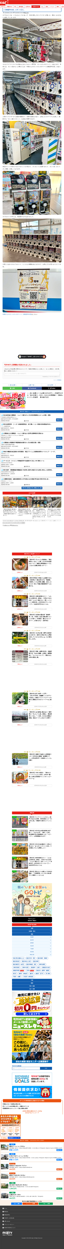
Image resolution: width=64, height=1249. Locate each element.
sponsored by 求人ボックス (38, 411)
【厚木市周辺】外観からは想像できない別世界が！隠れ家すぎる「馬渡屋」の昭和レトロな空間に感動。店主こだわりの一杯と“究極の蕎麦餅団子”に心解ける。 (40, 582)
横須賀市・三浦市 (35, 967)
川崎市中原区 (25, 967)
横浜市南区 (36, 961)
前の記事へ (13, 385)
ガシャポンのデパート (8, 522)
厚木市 (14, 973)
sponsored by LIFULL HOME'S (37, 1140)
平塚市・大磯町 (17, 976)
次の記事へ (51, 385)
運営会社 (6, 1211)
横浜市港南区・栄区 (31, 964)
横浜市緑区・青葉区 (42, 958)
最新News (9, 6)
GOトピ (3, 6)
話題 (47, 6)
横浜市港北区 (16, 961)
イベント (52, 6)
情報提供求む (7, 1214)
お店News (28, 6)
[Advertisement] (32, 540)
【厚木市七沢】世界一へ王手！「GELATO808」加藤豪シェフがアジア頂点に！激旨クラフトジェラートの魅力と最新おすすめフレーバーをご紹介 (40, 697)
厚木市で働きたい (25, 411)
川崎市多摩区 (42, 964)
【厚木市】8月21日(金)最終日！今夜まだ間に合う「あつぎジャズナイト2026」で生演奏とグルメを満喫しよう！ (40, 846)
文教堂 (23, 522)
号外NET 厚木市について (9, 1227)
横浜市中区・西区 (30, 958)
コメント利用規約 (57, 380)
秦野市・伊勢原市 (23, 973)
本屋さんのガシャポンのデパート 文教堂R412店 (17, 314)
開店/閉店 (21, 6)
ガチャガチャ (17, 522)
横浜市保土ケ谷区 (26, 961)
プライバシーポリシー (9, 1224)
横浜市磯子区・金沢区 (18, 964)
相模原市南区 (18, 970)
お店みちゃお (36, 6)
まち (42, 6)
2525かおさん (15, 525)
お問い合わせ (7, 1221)
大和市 (30, 970)
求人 (15, 6)
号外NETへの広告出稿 (9, 1218)
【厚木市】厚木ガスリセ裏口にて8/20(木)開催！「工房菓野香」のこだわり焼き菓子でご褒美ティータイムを (40, 873)
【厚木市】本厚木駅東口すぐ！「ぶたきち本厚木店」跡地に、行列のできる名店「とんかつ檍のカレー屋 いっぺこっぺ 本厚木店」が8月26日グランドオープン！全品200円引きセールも (40, 600)
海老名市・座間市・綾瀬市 (42, 970)
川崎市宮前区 (16, 967)
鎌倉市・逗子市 (39, 973)
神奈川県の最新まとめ (18, 958)
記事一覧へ (32, 385)
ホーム (5, 1208)
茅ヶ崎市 (48, 973)
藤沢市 (31, 973)
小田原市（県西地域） (28, 976)
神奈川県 (26, 12)
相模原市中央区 (46, 967)
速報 (58, 6)
